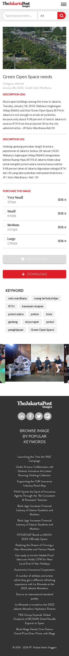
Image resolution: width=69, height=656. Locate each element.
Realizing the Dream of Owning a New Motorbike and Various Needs (34, 547)
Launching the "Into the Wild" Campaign (35, 459)
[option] (34, 363)
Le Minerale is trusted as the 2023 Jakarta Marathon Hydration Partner (35, 607)
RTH (11, 306)
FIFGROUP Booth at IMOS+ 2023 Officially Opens (34, 537)
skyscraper (32, 321)
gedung (13, 321)
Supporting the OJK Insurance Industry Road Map (34, 483)
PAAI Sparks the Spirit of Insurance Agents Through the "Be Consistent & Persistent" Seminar (34, 496)
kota (49, 314)
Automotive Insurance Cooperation (34, 570)
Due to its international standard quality (34, 596)
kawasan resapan (32, 306)
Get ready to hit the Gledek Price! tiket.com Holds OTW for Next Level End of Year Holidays (34, 560)
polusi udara (16, 314)
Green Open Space (42, 329)
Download (37, 274)
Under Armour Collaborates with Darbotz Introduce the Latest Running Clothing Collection (34, 471)
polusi (50, 321)
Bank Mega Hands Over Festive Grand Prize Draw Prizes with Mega (34, 631)
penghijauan (15, 329)
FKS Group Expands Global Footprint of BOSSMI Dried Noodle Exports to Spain (35, 619)
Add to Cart (37, 259)
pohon (35, 314)
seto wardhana (17, 298)
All (42, 15)
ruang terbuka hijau (46, 298)
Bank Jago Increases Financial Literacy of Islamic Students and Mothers (34, 510)
